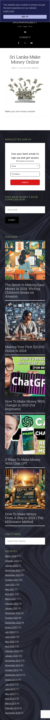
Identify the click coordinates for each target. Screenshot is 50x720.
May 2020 (9, 641)
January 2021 (11, 608)
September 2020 (13, 622)
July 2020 (9, 632)
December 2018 (12, 713)
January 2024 (11, 565)
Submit (12, 220)
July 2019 (9, 684)
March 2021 (10, 599)
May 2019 (9, 694)
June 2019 (10, 689)
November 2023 (12, 575)
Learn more (8, 11)
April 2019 (9, 698)
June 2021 (10, 584)
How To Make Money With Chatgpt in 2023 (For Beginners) (25, 405)
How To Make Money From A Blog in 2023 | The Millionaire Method (24, 518)
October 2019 (11, 670)
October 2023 (11, 580)
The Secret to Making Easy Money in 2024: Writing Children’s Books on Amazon (25, 290)
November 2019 (12, 665)
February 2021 (12, 603)
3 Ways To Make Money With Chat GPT (23, 461)
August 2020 (11, 627)
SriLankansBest (25, 22)
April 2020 (9, 646)
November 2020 (12, 613)
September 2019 (13, 675)
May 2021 (9, 589)
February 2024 (12, 561)
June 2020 (10, 637)
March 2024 (10, 556)
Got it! (25, 17)
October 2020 (11, 618)
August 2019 (11, 679)
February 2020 (12, 651)
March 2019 (10, 703)
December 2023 (12, 570)
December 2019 (12, 660)
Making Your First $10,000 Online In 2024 (24, 349)
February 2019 (12, 708)
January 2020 (11, 656)
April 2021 (9, 594)
